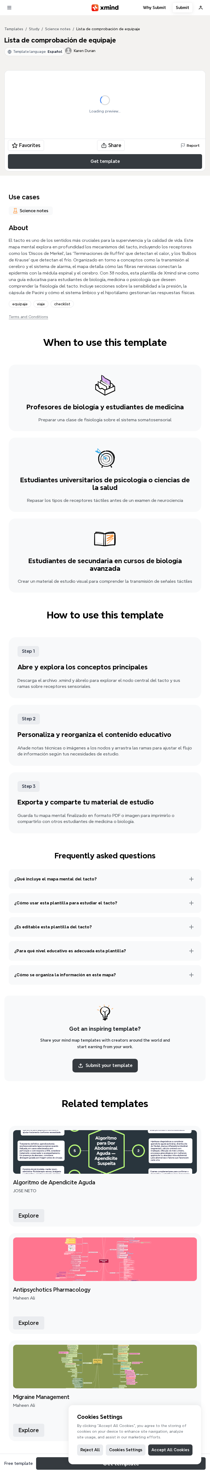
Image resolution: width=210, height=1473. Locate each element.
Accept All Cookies (170, 1450)
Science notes (58, 29)
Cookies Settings (125, 1450)
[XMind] (105, 7)
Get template (105, 161)
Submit (182, 8)
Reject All (90, 1450)
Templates (13, 29)
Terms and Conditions (28, 317)
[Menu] (9, 8)
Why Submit (154, 8)
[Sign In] (201, 8)
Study (34, 29)
